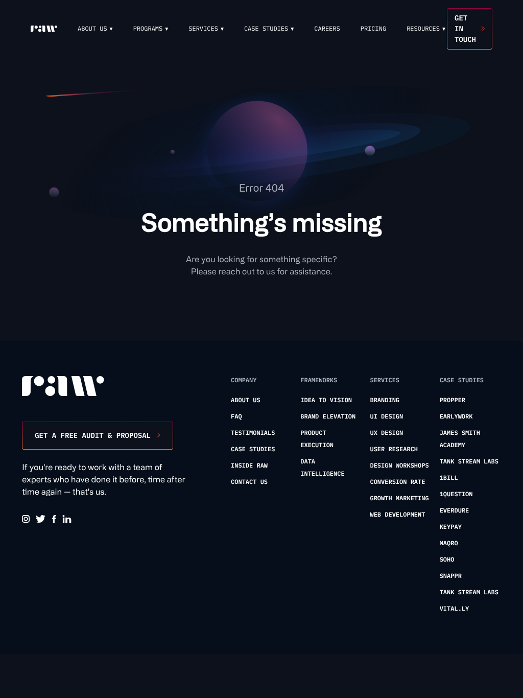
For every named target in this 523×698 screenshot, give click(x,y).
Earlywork (456, 417)
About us (245, 400)
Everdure (454, 511)
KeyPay (451, 527)
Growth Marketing (399, 498)
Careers (327, 29)
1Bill (449, 478)
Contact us (249, 482)
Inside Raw (249, 466)
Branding (384, 400)
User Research (394, 449)
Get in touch (465, 28)
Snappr (451, 576)
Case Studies (253, 449)
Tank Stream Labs (469, 462)
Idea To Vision (326, 400)
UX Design (386, 433)
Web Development (397, 515)
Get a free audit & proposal (93, 435)
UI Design (386, 417)
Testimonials (253, 433)
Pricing (373, 29)
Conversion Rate (397, 482)
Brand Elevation (327, 417)
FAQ (236, 417)
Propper (452, 400)
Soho (447, 560)
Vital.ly (454, 609)
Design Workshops (399, 466)
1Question (456, 494)
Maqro (449, 543)
